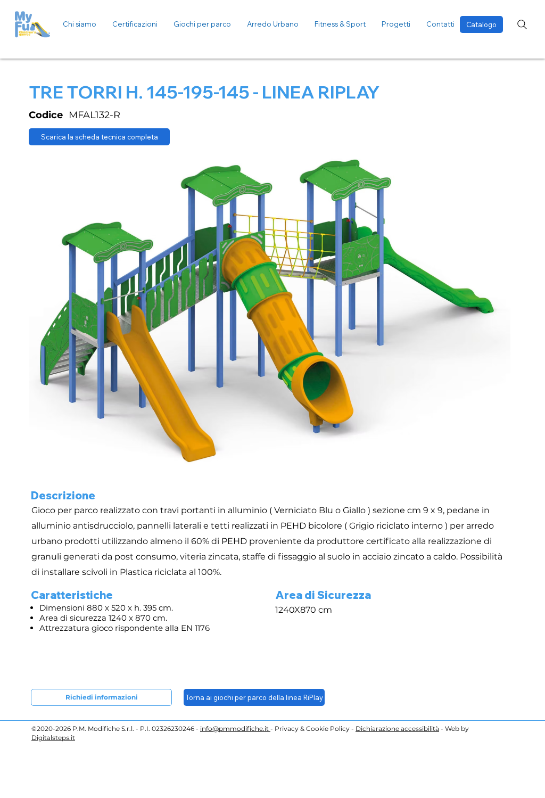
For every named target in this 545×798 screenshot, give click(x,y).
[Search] (522, 24)
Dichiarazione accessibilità (397, 729)
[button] (396, 24)
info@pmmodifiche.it (235, 729)
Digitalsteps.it (53, 738)
